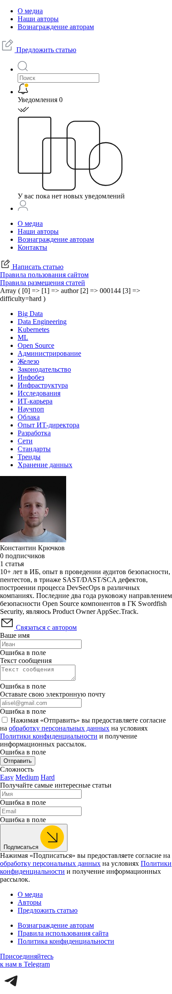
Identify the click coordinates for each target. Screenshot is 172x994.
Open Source (36, 345)
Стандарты (34, 449)
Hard (48, 777)
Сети (25, 441)
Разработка (34, 433)
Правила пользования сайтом (44, 274)
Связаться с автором (45, 627)
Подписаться (22, 847)
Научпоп (31, 409)
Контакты (32, 247)
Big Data (30, 313)
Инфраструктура (43, 385)
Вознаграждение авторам (56, 26)
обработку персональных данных (59, 728)
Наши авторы (38, 19)
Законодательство (44, 369)
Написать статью (37, 266)
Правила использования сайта (63, 933)
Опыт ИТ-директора (48, 425)
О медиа (30, 11)
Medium (27, 777)
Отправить (18, 761)
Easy (7, 777)
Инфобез (31, 377)
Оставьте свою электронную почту (52, 694)
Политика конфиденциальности (66, 941)
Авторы (29, 902)
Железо (28, 361)
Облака (29, 417)
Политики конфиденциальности (48, 736)
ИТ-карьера (35, 401)
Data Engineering (42, 321)
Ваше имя (15, 635)
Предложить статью (45, 49)
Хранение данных (45, 464)
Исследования (39, 393)
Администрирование (49, 353)
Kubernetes (33, 329)
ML (23, 337)
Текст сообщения (26, 660)
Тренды (29, 457)
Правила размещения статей (42, 282)
